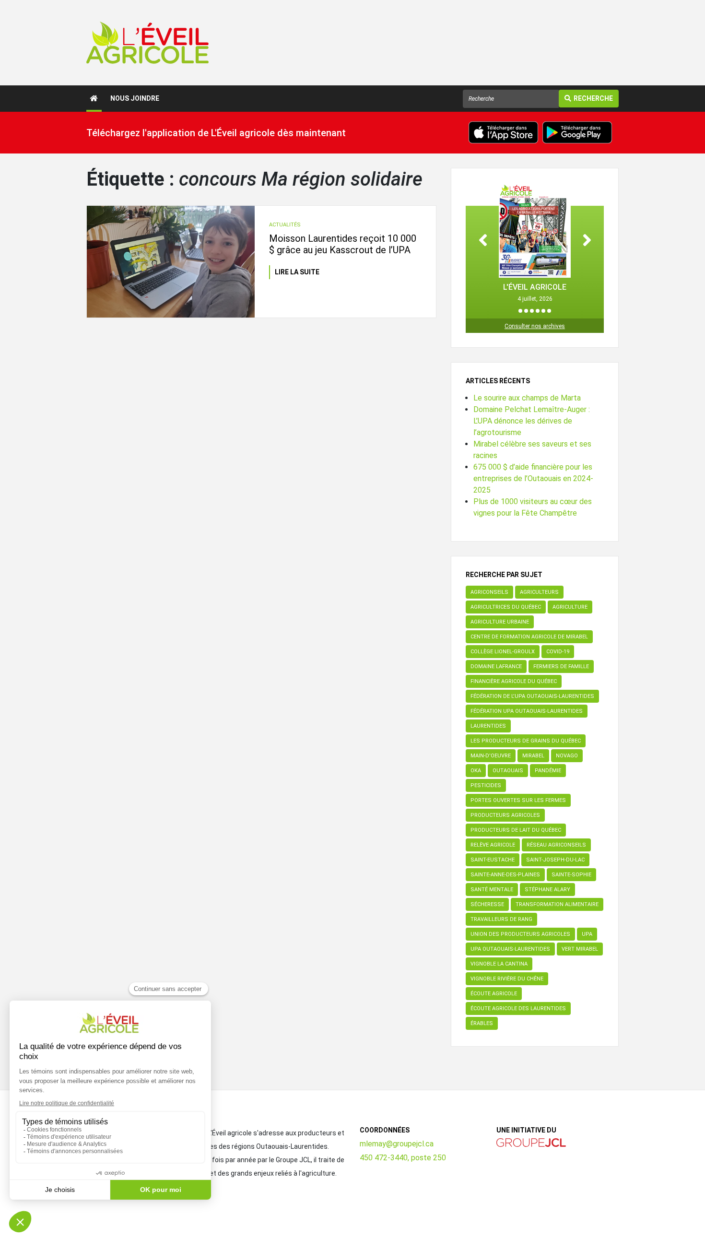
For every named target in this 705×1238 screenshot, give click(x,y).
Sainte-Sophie (571, 875)
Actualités (285, 225)
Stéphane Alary (547, 889)
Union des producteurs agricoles (520, 934)
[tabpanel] (535, 243)
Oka (475, 770)
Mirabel (533, 756)
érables (481, 1023)
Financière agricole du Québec (513, 681)
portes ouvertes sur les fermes (518, 800)
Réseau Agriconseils (556, 845)
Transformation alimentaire (557, 904)
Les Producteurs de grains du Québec (525, 741)
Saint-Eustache (492, 860)
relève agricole (492, 845)
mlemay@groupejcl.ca (397, 1143)
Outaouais (508, 770)
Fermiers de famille (561, 666)
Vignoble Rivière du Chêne (506, 979)
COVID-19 (557, 651)
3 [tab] (531, 310)
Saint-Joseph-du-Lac (555, 860)
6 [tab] (549, 310)
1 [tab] (520, 310)
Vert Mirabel (580, 949)
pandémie (548, 770)
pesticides (485, 785)
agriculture (570, 607)
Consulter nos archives (535, 326)
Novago (567, 756)
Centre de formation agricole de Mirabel (529, 637)
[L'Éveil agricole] (147, 43)
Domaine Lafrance (496, 666)
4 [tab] (537, 310)
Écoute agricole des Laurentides (518, 1008)
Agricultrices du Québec (505, 607)
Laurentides (488, 726)
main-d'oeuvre (490, 756)
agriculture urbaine (499, 622)
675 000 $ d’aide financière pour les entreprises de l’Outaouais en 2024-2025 (533, 478)
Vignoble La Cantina (499, 964)
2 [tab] (526, 310)
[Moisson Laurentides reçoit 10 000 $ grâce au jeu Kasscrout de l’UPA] (171, 262)
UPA (587, 934)
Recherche (593, 98)
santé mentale (491, 889)
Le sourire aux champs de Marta (527, 397)
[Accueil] (94, 98)
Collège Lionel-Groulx (502, 651)
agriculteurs (539, 592)
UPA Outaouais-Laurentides (510, 949)
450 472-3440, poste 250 (403, 1157)
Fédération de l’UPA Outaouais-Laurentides (532, 696)
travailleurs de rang (501, 919)
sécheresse (487, 904)
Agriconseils (489, 592)
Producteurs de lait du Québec (515, 830)
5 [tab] (543, 310)
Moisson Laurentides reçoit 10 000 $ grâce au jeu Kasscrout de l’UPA (342, 244)
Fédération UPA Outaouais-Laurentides (526, 711)
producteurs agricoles (505, 815)
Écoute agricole (493, 993)
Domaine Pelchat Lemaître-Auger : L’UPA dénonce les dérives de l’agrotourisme (531, 421)
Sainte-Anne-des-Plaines (505, 875)
